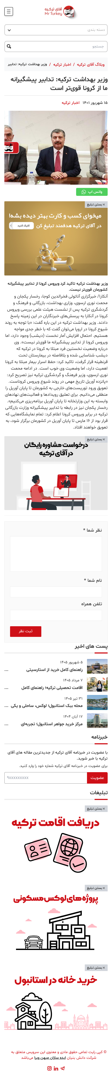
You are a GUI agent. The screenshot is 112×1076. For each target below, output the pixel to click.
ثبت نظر (26, 631)
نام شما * (93, 580)
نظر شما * (92, 530)
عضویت (97, 778)
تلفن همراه (91, 604)
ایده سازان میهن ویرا (50, 1057)
